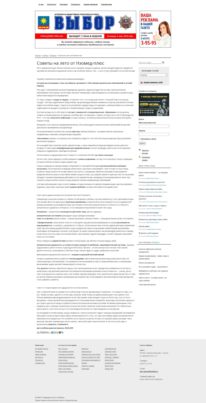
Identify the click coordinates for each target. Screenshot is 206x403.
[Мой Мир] (60, 332)
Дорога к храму (88, 366)
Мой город (149, 178)
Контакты (39, 357)
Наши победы (40, 354)
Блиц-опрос (63, 360)
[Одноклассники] (57, 332)
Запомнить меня (148, 139)
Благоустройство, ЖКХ (91, 357)
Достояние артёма (66, 351)
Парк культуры (111, 354)
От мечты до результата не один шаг (152, 182)
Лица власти (87, 351)
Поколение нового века (154, 192)
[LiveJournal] (62, 332)
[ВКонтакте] (52, 332)
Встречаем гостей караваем (148, 233)
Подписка (39, 360)
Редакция (39, 351)
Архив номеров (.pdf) (153, 82)
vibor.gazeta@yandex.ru (149, 371)
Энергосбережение (66, 363)
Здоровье (53, 55)
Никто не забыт (151, 215)
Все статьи (62, 348)
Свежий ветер (151, 229)
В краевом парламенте (91, 360)
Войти (142, 143)
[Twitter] (55, 332)
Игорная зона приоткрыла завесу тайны (153, 219)
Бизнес (84, 363)
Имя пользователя (147, 123)
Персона (85, 348)
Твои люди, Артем (65, 371)
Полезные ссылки (146, 158)
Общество (109, 369)
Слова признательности (147, 284)
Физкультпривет (157, 208)
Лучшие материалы (112, 363)
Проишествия (110, 351)
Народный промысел (66, 357)
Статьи (45, 55)
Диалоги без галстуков (153, 185)
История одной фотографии (149, 212)
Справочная (40, 363)
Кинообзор (109, 360)
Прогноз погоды (145, 151)
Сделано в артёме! (65, 354)
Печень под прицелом (147, 263)
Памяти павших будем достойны (150, 189)
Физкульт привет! (112, 357)
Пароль (142, 131)
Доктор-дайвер (144, 226)
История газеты (41, 348)
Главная (38, 55)
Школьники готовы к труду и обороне (152, 205)
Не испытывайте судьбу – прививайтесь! (153, 267)
